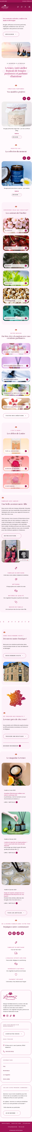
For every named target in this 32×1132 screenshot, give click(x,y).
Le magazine (6, 1075)
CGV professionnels (12, 1126)
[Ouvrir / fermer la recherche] (21, 7)
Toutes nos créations (15, 415)
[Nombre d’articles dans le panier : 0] (29, 7)
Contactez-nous (12, 1034)
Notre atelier (6, 1079)
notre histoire (10, 536)
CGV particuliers (26, 1123)
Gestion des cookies (16, 1123)
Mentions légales (6, 1123)
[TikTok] (11, 1016)
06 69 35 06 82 (10, 1051)
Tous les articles (14, 913)
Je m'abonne (10, 1113)
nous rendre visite (13, 655)
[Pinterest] (22, 933)
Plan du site (21, 1126)
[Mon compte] (25, 7)
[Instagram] (14, 933)
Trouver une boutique (15, 736)
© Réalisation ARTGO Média (16, 1130)
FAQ (4, 1066)
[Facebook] (10, 933)
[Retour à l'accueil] (4, 7)
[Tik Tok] (18, 933)
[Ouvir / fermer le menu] (18, 7)
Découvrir (9, 34)
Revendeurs (6, 1070)
